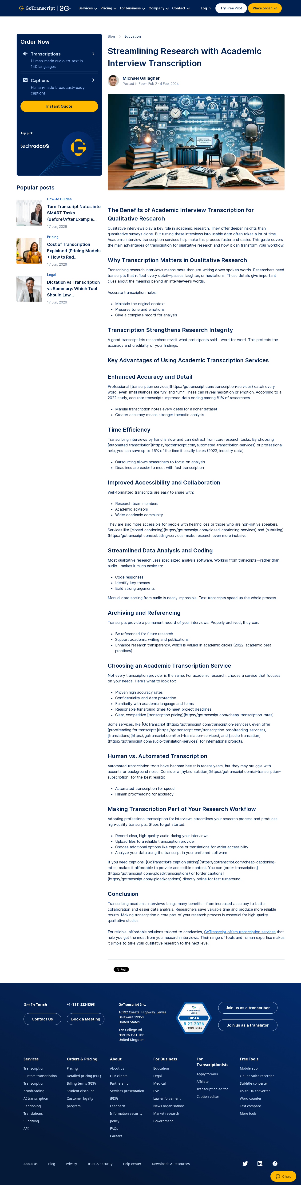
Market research (166, 1113)
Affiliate (203, 1081)
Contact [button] (178, 8)
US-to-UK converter (255, 1091)
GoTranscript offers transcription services (240, 931)
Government (163, 1121)
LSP (156, 1091)
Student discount (80, 1091)
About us (117, 1068)
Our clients (118, 1076)
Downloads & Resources (171, 1163)
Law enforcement (167, 1098)
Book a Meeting (85, 1019)
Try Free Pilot (231, 8)
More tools (248, 1113)
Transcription (34, 1068)
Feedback (117, 1106)
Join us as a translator (248, 1025)
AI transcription (36, 1098)
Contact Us (42, 1019)
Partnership (119, 1083)
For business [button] (130, 8)
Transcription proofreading (34, 1087)
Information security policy (126, 1117)
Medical (159, 1083)
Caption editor (208, 1096)
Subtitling (31, 1121)
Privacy (71, 1163)
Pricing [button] (106, 8)
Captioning (32, 1106)
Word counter (250, 1098)
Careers (116, 1136)
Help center (132, 1163)
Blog (111, 36)
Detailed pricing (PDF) (84, 1076)
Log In (206, 8)
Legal (157, 1076)
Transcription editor (212, 1089)
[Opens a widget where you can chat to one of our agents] (283, 1177)
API (26, 1128)
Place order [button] (263, 8)
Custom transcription (40, 1076)
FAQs (114, 1128)
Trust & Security (99, 1163)
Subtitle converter (254, 1083)
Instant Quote (59, 106)
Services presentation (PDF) (127, 1095)
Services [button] (86, 8)
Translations (33, 1113)
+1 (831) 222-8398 (81, 1004)
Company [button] (156, 8)
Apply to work (207, 1074)
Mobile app (249, 1068)
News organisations (169, 1106)
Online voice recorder (257, 1076)
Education (132, 36)
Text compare (250, 1106)
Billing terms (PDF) (81, 1083)
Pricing (72, 1068)
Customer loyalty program (80, 1102)
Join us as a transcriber (248, 1007)
